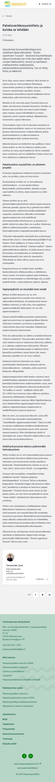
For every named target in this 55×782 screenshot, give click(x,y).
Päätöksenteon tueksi (13, 688)
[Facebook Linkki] (24, 756)
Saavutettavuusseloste (13, 734)
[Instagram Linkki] (30, 756)
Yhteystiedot (9, 729)
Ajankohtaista (9, 714)
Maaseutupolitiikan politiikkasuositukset (20, 702)
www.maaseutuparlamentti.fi (27, 764)
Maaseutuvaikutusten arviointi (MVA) (19, 698)
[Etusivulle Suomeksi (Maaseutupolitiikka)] (16, 4)
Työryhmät (7, 676)
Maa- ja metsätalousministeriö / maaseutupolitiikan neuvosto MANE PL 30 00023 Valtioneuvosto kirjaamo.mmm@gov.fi (25, 633)
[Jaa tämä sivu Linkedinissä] (49, 595)
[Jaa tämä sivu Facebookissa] (35, 595)
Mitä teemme (9, 658)
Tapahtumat (8, 724)
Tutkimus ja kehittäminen (13, 671)
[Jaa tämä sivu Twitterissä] (42, 595)
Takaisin (8, 16)
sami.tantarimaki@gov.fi (15, 577)
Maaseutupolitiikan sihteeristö (15, 667)
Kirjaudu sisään (10, 744)
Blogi (5, 719)
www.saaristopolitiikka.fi (27, 768)
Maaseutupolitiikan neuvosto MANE (18, 663)
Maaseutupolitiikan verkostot (15, 694)
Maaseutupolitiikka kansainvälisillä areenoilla (21, 680)
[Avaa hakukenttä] (50, 4)
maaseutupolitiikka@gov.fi (14, 649)
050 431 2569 (11, 580)
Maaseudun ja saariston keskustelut (18, 706)
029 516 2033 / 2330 (12, 645)
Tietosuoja (7, 739)
